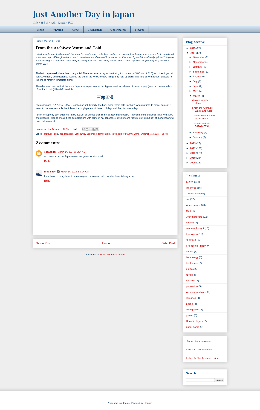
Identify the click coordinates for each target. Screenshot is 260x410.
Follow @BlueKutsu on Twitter (202, 358)
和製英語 (191, 239)
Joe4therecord (194, 216)
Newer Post (43, 243)
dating (189, 303)
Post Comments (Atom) (112, 254)
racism (189, 274)
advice (189, 251)
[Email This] (83, 129)
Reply (47, 161)
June (196, 86)
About (75, 29)
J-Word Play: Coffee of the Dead (203, 117)
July (195, 81)
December (199, 57)
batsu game (192, 326)
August (197, 76)
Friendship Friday (196, 245)
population (192, 286)
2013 (193, 143)
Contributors (118, 29)
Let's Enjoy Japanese (86, 133)
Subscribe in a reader (199, 341)
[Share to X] (90, 129)
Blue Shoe (50, 171)
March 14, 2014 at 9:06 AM (75, 171)
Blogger (147, 403)
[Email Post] (74, 129)
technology (192, 257)
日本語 (189, 181)
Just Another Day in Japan (83, 14)
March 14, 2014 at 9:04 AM (71, 152)
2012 (193, 148)
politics (190, 268)
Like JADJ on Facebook (199, 349)
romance (191, 297)
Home (40, 29)
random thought (195, 228)
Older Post (168, 243)
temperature (104, 133)
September (199, 71)
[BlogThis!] (87, 129)
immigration (192, 309)
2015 (193, 48)
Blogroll (139, 29)
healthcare (192, 263)
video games (193, 205)
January (198, 137)
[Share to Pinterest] (97, 129)
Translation (95, 29)
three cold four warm (122, 133)
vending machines (196, 292)
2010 (193, 157)
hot (61, 133)
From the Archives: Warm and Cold (202, 109)
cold (56, 133)
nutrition (190, 280)
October (198, 66)
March (197, 95)
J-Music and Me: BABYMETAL (201, 125)
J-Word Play (193, 193)
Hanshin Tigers (194, 321)
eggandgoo (50, 152)
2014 (193, 52)
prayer (189, 315)
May (195, 90)
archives (48, 133)
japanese (68, 133)
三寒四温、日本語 (159, 133)
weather (145, 133)
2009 (193, 162)
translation (192, 234)
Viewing (58, 29)
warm (137, 133)
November (199, 61)
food (188, 210)
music (189, 222)
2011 (193, 153)
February (198, 132)
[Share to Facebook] (94, 129)
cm (187, 199)
